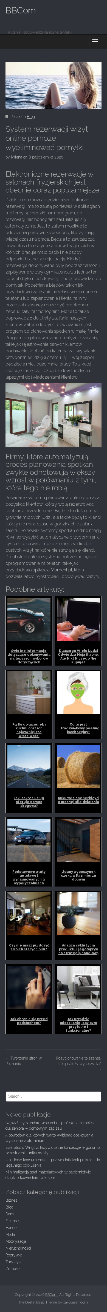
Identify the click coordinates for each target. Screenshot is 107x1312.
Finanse (12, 1221)
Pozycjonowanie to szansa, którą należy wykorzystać (79, 1063)
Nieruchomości (18, 1248)
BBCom (20, 10)
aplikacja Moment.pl (52, 569)
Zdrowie (12, 1269)
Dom (9, 1214)
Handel (11, 1227)
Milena (16, 157)
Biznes (11, 1200)
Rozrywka (13, 1255)
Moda (10, 1234)
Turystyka (13, 1262)
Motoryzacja (15, 1241)
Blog (31, 116)
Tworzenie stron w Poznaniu (23, 1061)
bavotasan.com (75, 1302)
